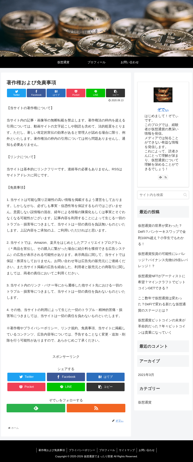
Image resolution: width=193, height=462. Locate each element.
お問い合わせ (147, 450)
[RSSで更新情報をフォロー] (96, 408)
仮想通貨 (145, 402)
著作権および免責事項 (51, 450)
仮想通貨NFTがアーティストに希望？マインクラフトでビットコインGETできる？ (161, 282)
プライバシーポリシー (82, 450)
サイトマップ (127, 450)
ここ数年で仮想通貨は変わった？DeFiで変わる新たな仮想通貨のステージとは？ (162, 304)
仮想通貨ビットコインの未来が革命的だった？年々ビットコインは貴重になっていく (161, 326)
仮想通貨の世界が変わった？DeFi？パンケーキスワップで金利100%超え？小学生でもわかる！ (162, 235)
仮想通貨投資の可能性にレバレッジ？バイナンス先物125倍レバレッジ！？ (163, 260)
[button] (185, 195)
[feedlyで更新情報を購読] (36, 408)
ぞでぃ (163, 109)
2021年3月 (146, 375)
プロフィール (107, 450)
